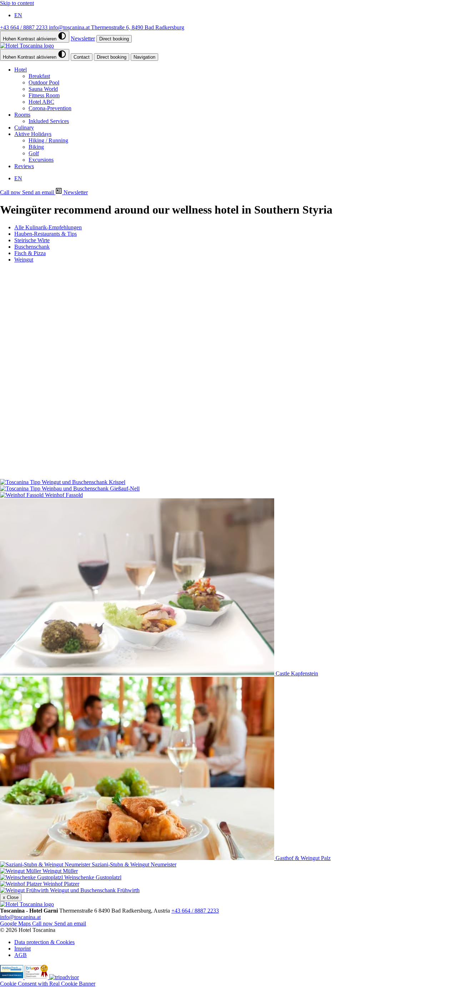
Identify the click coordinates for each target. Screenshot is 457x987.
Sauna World (43, 89)
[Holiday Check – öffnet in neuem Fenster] (12, 977)
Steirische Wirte (32, 240)
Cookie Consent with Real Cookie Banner (47, 984)
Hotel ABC (41, 102)
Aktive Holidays (32, 134)
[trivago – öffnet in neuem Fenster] (37, 977)
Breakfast (39, 76)
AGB (20, 955)
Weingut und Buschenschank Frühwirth (95, 476)
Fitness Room (44, 95)
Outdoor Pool (44, 82)
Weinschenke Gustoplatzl (92, 463)
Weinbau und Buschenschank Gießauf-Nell (49, 278)
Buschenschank (32, 247)
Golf (34, 153)
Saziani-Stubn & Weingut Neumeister (134, 401)
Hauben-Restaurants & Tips (45, 234)
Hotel (20, 70)
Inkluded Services (49, 121)
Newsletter (83, 38)
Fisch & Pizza (30, 253)
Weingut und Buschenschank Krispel (42, 272)
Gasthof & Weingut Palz (82, 395)
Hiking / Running (48, 140)
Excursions (41, 160)
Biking (36, 147)
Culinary (24, 127)
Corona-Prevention (50, 108)
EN (18, 15)
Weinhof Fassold (64, 285)
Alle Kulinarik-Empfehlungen (48, 227)
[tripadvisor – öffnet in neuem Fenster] (64, 977)
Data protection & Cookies (44, 942)
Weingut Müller (72, 456)
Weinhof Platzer (61, 469)
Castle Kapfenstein (76, 340)
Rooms (22, 115)
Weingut (23, 259)
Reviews (24, 166)
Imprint (22, 949)
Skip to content (17, 3)
